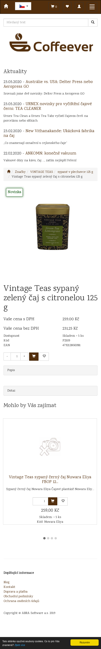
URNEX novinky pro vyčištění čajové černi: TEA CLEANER (48, 106)
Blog (6, 582)
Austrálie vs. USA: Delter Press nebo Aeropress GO (48, 84)
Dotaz (11, 390)
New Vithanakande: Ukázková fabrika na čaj (49, 133)
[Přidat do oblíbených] (44, 356)
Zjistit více (20, 645)
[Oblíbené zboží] (67, 7)
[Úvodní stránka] (8, 172)
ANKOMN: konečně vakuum (50, 153)
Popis (11, 370)
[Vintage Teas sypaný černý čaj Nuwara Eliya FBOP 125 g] (50, 447)
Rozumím (85, 642)
